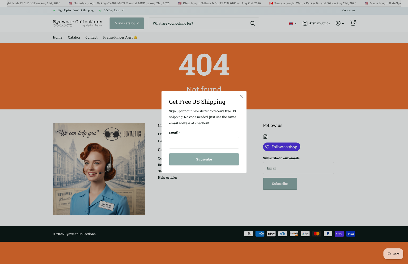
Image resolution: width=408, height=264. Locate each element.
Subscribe (204, 159)
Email (175, 132)
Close (241, 96)
